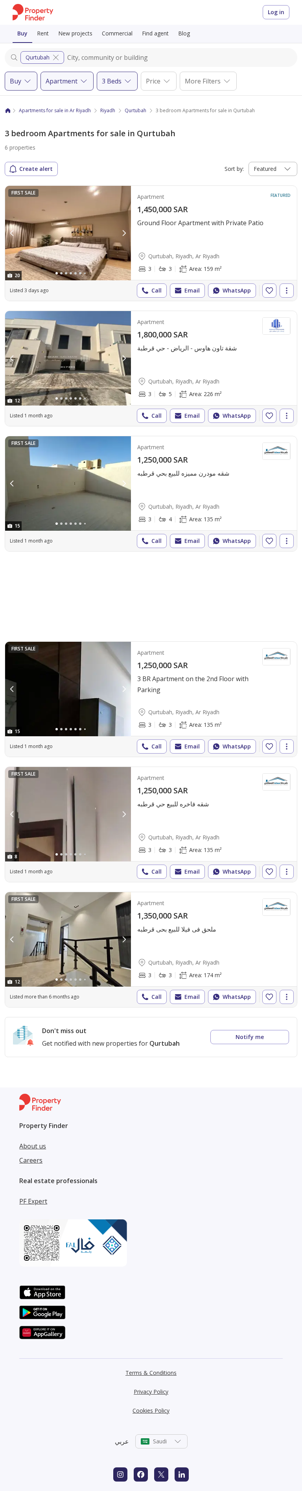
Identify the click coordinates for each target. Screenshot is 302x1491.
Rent (43, 33)
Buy (22, 33)
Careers (30, 1160)
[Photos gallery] (68, 233)
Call (156, 290)
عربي (122, 1441)
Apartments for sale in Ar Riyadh (55, 110)
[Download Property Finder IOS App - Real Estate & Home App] (42, 1292)
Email (192, 290)
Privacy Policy (151, 1391)
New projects (75, 33)
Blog (184, 33)
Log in (276, 12)
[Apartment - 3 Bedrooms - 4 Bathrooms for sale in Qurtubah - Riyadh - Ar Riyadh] (151, 494)
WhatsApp (237, 290)
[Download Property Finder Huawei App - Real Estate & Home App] (42, 1332)
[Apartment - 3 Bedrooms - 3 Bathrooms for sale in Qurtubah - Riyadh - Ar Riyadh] (151, 243)
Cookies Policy (151, 1410)
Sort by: (234, 168)
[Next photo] (124, 233)
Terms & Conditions (151, 1372)
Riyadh (107, 110)
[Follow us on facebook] (141, 1474)
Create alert (36, 168)
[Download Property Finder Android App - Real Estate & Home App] (42, 1312)
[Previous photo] (12, 233)
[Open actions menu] (287, 290)
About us (32, 1146)
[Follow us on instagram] (120, 1474)
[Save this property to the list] (269, 290)
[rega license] (151, 1243)
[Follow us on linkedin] (182, 1474)
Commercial (117, 33)
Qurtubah (38, 57)
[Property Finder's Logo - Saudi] (33, 12)
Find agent (155, 33)
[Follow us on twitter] (161, 1474)
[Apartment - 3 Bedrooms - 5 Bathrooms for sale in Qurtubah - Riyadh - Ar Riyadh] (151, 368)
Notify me (250, 1037)
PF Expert (33, 1201)
